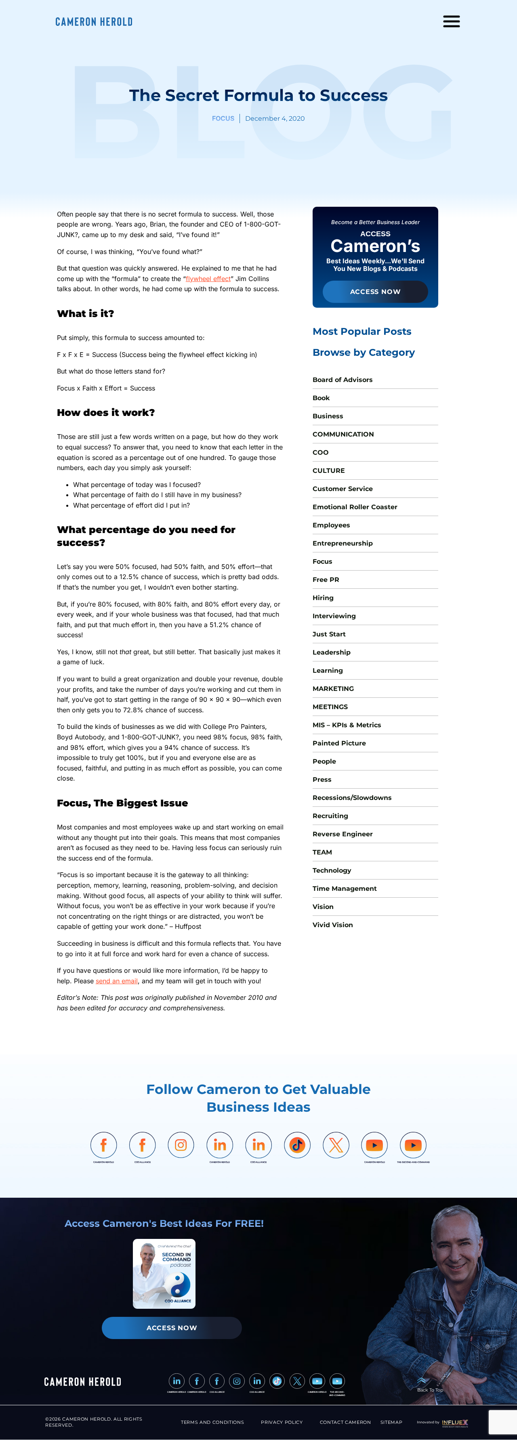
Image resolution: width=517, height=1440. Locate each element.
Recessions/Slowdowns (352, 798)
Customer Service (343, 489)
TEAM (322, 852)
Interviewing (334, 616)
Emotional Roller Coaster (355, 507)
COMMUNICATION (343, 434)
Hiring (323, 598)
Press (322, 779)
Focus (322, 561)
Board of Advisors (343, 380)
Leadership (332, 652)
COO (321, 452)
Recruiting (330, 816)
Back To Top (430, 1390)
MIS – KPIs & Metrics (347, 725)
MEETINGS (330, 707)
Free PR (326, 580)
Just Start (329, 634)
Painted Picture (339, 743)
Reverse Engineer (343, 834)
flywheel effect (208, 279)
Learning (328, 670)
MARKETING (333, 689)
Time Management (345, 888)
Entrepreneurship (343, 543)
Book (321, 398)
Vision (323, 907)
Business (328, 416)
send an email (117, 981)
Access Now (375, 292)
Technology (332, 870)
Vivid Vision (333, 925)
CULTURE (329, 470)
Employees (331, 525)
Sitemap (391, 1422)
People (324, 761)
